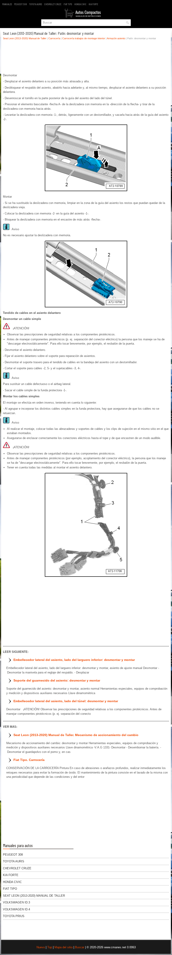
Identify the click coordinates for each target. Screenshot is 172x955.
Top (49, 947)
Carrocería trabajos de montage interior (83, 38)
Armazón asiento (116, 38)
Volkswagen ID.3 (16, 902)
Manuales (7, 4)
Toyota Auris (35, 4)
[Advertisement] (86, 57)
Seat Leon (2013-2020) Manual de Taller (24, 38)
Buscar (79, 947)
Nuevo (41, 947)
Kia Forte (93, 4)
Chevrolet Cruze (52, 4)
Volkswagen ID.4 (16, 909)
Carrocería (54, 38)
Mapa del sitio (63, 947)
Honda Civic (80, 4)
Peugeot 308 (20, 4)
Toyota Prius (13, 916)
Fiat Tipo (68, 4)
